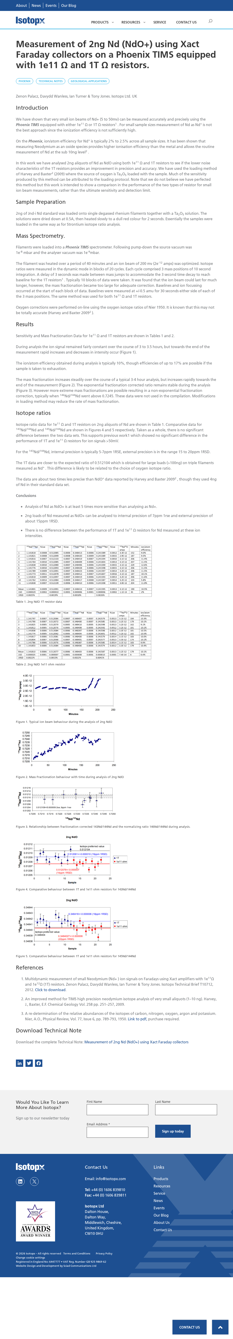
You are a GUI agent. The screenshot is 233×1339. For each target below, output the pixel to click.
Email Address (98, 1124)
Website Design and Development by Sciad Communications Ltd (56, 1265)
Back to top (220, 1327)
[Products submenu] (113, 22)
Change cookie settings (30, 1257)
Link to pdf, (137, 1018)
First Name (94, 1102)
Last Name (162, 1102)
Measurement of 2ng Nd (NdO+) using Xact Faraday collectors (136, 1041)
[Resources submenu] (144, 22)
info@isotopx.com (111, 1178)
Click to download (50, 989)
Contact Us (189, 1327)
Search (210, 21)
